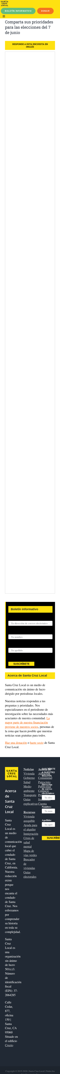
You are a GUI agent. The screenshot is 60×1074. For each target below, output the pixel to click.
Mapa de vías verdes (30, 853)
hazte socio (37, 742)
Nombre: (13, 632)
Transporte (30, 795)
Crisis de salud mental (29, 842)
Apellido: (13, 646)
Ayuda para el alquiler (30, 827)
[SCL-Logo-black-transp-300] (4, 2)
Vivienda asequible (29, 818)
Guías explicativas (31, 801)
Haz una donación (16, 742)
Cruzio (9, 1045)
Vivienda (29, 773)
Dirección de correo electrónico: (25, 619)
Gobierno (29, 778)
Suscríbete (21, 664)
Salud (27, 782)
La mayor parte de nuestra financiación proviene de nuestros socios (27, 722)
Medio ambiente (29, 788)
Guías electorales (30, 874)
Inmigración (31, 833)
